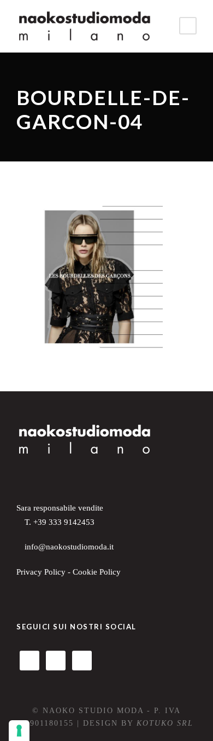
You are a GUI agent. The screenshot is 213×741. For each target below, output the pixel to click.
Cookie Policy (97, 572)
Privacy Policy (41, 572)
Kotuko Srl (165, 723)
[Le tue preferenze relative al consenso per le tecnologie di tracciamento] (19, 730)
